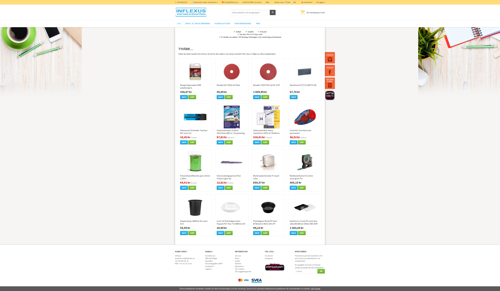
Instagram (269, 258)
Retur (237, 258)
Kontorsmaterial (243, 23)
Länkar (237, 261)
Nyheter (238, 263)
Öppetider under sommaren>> (206, 2)
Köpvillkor (209, 261)
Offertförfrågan (252, 34)
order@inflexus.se (231, 2)
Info (184, 97)
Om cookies (239, 269)
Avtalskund (308, 2)
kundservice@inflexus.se (185, 258)
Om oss (238, 256)
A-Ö (178, 23)
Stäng (317, 288)
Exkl (288, 2)
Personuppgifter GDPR (214, 263)
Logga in (321, 2)
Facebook (269, 256)
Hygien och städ (222, 23)
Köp (192, 97)
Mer (258, 23)
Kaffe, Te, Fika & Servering (197, 23)
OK (321, 271)
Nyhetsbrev (239, 266)
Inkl (294, 2)
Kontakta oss (210, 256)
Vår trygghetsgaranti (243, 271)
